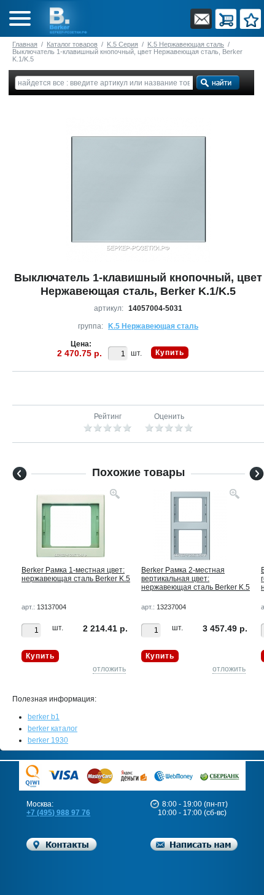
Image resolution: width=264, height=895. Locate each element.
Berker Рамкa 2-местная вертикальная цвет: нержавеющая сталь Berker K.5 (195, 579)
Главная (24, 44)
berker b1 (44, 717)
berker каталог (52, 728)
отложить (109, 669)
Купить (169, 352)
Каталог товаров (72, 44)
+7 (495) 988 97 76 (58, 812)
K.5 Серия (122, 44)
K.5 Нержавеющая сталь (185, 44)
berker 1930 (48, 740)
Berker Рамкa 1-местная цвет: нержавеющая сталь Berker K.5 (75, 574)
